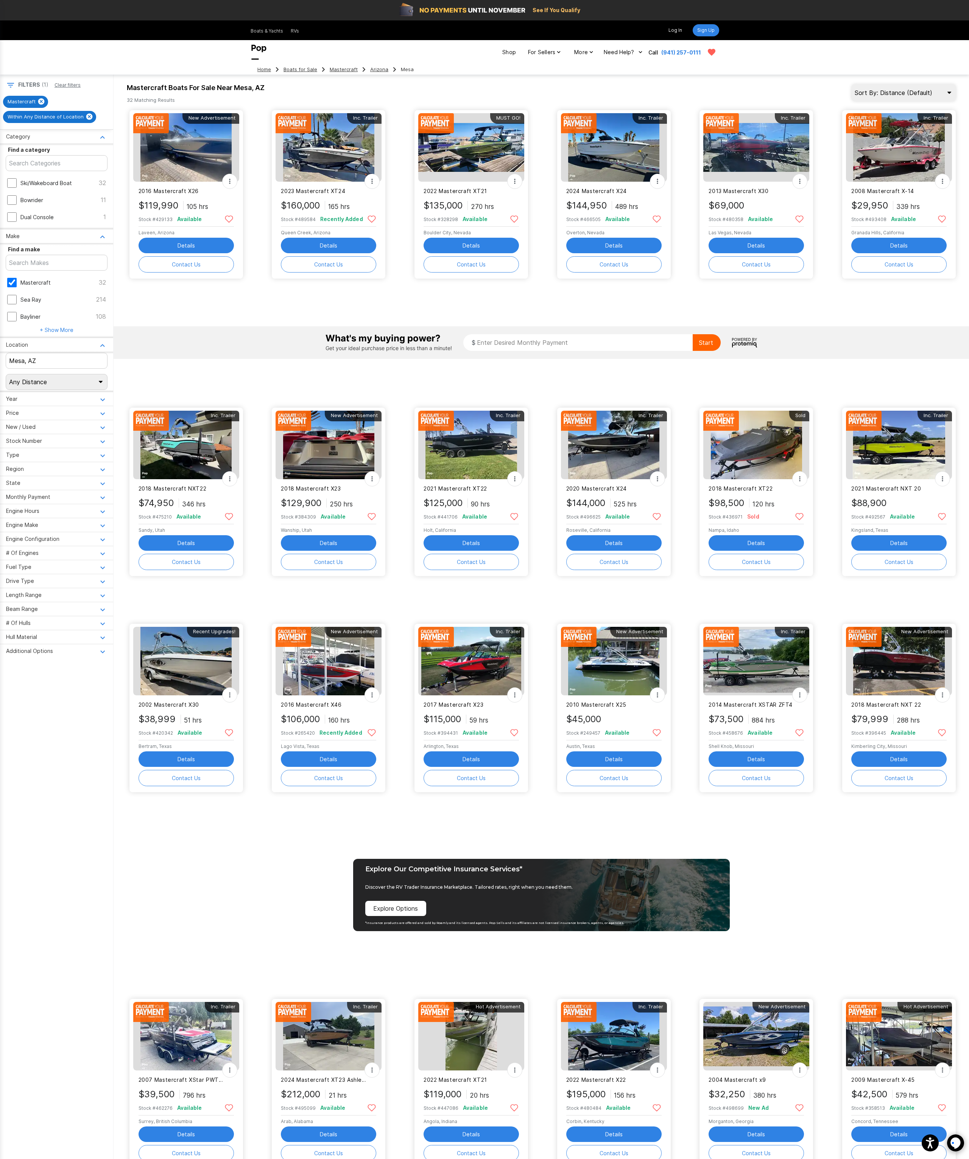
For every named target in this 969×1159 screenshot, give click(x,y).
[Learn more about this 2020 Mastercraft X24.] (614, 445)
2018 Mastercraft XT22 (741, 488)
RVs (295, 31)
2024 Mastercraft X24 (596, 191)
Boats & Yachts (267, 31)
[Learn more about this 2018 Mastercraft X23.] (329, 445)
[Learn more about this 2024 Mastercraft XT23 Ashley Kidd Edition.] (329, 1036)
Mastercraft (344, 69)
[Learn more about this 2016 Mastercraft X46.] (329, 661)
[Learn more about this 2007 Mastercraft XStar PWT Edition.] (186, 1036)
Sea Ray (30, 299)
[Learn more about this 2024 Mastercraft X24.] (614, 147)
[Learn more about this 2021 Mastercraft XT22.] (471, 445)
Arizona (379, 69)
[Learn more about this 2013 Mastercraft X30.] (756, 147)
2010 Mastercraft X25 (596, 704)
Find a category (29, 149)
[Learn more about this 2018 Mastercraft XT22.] (756, 445)
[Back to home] (259, 52)
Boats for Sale (300, 69)
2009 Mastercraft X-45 (883, 1079)
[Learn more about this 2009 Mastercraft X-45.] (899, 1036)
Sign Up (706, 30)
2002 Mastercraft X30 (169, 704)
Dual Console (37, 217)
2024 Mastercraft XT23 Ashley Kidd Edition (324, 1079)
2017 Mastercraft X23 (453, 704)
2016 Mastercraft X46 (311, 704)
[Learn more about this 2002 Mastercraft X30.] (186, 661)
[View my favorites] (711, 52)
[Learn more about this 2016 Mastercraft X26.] (186, 147)
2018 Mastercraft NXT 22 (886, 704)
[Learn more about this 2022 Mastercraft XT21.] (471, 147)
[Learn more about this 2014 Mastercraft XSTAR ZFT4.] (756, 661)
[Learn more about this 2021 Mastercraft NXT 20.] (899, 445)
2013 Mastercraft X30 (738, 191)
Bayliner (30, 316)
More (581, 52)
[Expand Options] (229, 181)
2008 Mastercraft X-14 (882, 191)
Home (264, 69)
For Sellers (541, 52)
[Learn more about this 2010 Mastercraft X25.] (614, 661)
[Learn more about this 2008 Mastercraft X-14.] (899, 147)
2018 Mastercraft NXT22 (173, 488)
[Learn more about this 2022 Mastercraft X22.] (614, 1036)
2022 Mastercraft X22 (596, 1079)
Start (706, 342)
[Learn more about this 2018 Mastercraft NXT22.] (186, 445)
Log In (675, 30)
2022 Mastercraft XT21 (455, 191)
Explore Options (395, 908)
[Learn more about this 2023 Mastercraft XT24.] (329, 147)
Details (186, 245)
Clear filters (68, 85)
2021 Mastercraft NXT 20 (886, 488)
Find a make (24, 249)
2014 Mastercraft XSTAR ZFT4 (751, 704)
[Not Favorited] (229, 218)
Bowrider (31, 200)
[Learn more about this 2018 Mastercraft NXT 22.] (899, 661)
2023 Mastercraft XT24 (313, 191)
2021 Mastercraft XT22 (455, 488)
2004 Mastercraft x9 (737, 1079)
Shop (509, 52)
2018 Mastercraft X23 (311, 488)
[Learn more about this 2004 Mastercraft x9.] (756, 1036)
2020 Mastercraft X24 (596, 488)
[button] (930, 1142)
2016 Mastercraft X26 (169, 191)
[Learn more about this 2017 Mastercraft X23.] (471, 661)
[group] (25, 102)
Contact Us (186, 264)
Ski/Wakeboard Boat (46, 183)
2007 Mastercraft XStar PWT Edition (181, 1079)
